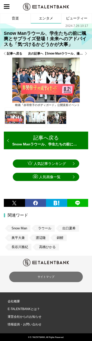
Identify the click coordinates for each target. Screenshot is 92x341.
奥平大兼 (18, 238)
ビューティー (76, 18)
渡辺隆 (41, 238)
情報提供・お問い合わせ (24, 324)
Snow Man (19, 228)
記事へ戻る (14, 53)
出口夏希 (69, 228)
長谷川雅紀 (20, 247)
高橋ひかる (47, 247)
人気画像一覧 (50, 177)
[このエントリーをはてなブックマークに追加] (56, 203)
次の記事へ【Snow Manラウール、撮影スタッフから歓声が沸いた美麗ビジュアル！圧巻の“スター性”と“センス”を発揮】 (58, 53)
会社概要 (14, 301)
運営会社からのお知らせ (24, 316)
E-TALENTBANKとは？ (24, 309)
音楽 (15, 18)
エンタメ (46, 18)
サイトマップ (46, 276)
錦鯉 (60, 238)
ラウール (44, 228)
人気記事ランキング (50, 164)
